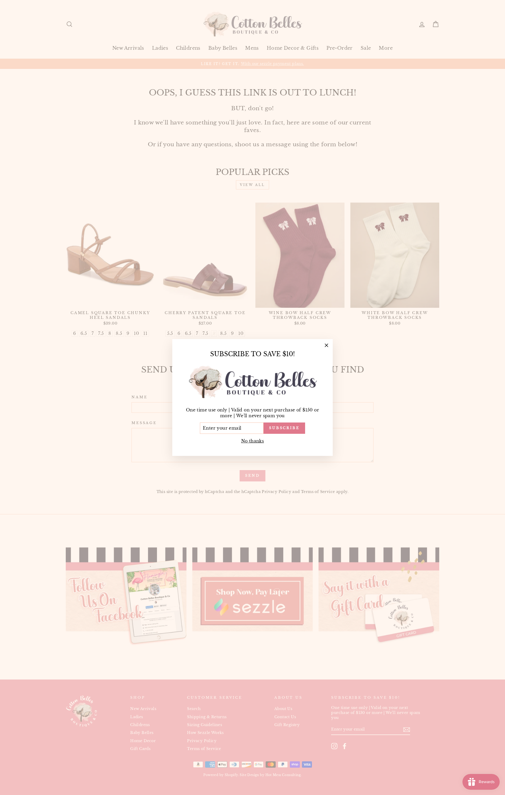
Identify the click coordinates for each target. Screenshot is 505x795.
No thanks (252, 441)
